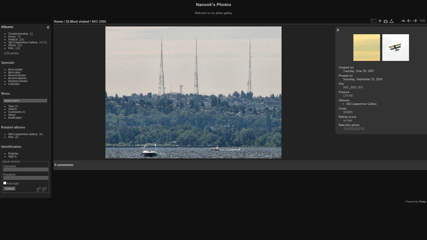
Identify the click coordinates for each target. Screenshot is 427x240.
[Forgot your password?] (44, 189)
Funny (12, 36)
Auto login (12, 183)
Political (13, 39)
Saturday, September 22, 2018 (362, 79)
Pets (11, 48)
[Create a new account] (38, 189)
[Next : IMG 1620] (415, 21)
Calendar (14, 83)
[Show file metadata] (386, 21)
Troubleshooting (18, 33)
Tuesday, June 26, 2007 (358, 71)
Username (9, 166)
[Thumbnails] (403, 21)
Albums (7, 27)
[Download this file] (392, 21)
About (11, 114)
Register (13, 153)
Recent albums (17, 78)
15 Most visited (77, 21)
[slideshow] (380, 21)
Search (12, 109)
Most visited (15, 69)
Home (58, 21)
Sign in (12, 156)
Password (9, 174)
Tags (11, 106)
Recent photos (17, 75)
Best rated (14, 72)
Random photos (18, 81)
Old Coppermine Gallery (23, 42)
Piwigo (422, 201)
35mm (12, 45)
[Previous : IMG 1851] (409, 21)
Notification (15, 117)
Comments (14, 111)
